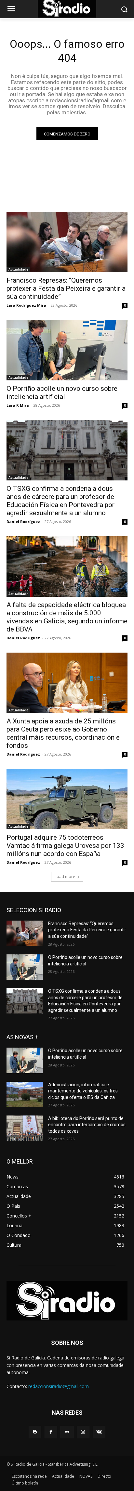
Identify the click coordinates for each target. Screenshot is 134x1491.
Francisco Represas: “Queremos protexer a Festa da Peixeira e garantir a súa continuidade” (66, 288)
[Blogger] (35, 1432)
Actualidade (18, 269)
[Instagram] (83, 1432)
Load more (65, 876)
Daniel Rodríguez (23, 521)
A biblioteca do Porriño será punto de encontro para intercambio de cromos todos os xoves (87, 1125)
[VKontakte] (99, 1432)
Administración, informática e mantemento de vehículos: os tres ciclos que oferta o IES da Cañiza (83, 1091)
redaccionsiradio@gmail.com (58, 1386)
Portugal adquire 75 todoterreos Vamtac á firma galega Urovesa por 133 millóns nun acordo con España (65, 846)
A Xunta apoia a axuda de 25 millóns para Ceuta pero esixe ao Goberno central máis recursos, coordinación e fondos (63, 733)
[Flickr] (66, 1432)
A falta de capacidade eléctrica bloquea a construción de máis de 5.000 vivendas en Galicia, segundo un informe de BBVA (67, 617)
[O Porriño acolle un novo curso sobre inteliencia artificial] (67, 350)
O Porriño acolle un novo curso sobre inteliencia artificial (62, 393)
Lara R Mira (18, 405)
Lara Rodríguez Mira (26, 305)
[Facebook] (51, 1432)
